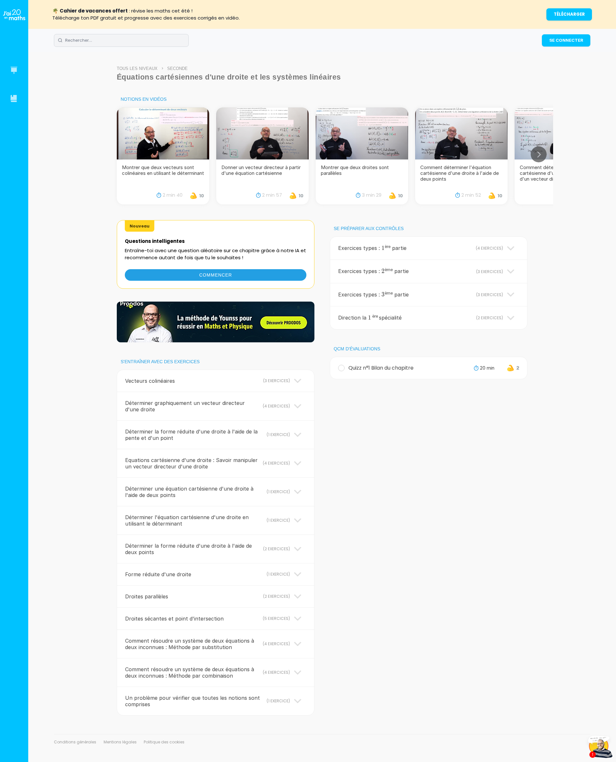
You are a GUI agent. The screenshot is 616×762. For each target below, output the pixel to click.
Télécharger (569, 14)
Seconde (177, 68)
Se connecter (566, 40)
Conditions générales (75, 742)
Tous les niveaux (137, 68)
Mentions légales (120, 742)
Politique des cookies (164, 742)
